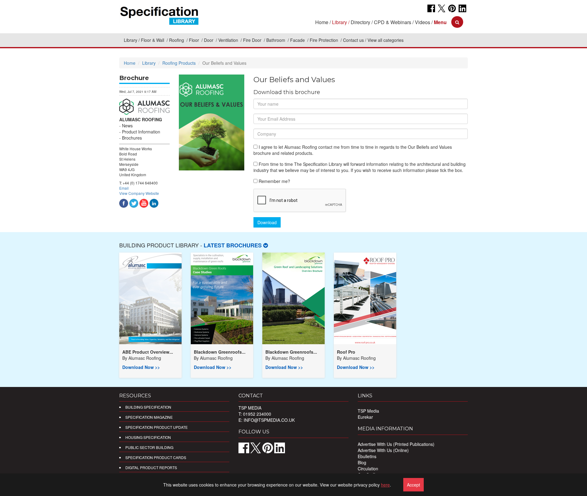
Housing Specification (148, 437)
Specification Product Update (156, 427)
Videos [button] (422, 22)
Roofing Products (179, 63)
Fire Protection (324, 40)
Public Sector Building (149, 447)
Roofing (177, 40)
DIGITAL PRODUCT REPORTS (151, 467)
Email (124, 188)
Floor (194, 40)
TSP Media (368, 411)
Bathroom (276, 40)
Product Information (141, 132)
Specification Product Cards (155, 457)
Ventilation (228, 40)
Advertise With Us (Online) (383, 450)
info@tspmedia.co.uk (269, 420)
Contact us (353, 40)
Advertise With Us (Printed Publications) (396, 444)
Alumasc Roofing (140, 119)
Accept (413, 485)
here (385, 485)
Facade (298, 40)
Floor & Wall (153, 40)
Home (321, 22)
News (127, 125)
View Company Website (139, 193)
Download (267, 222)
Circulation (368, 468)
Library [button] (339, 22)
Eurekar (365, 417)
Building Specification (148, 407)
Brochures (132, 138)
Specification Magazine (149, 417)
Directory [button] (360, 22)
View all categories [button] (385, 40)
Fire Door (253, 40)
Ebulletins (367, 456)
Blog (362, 462)
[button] (440, 22)
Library (130, 40)
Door (209, 40)
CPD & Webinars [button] (392, 22)
